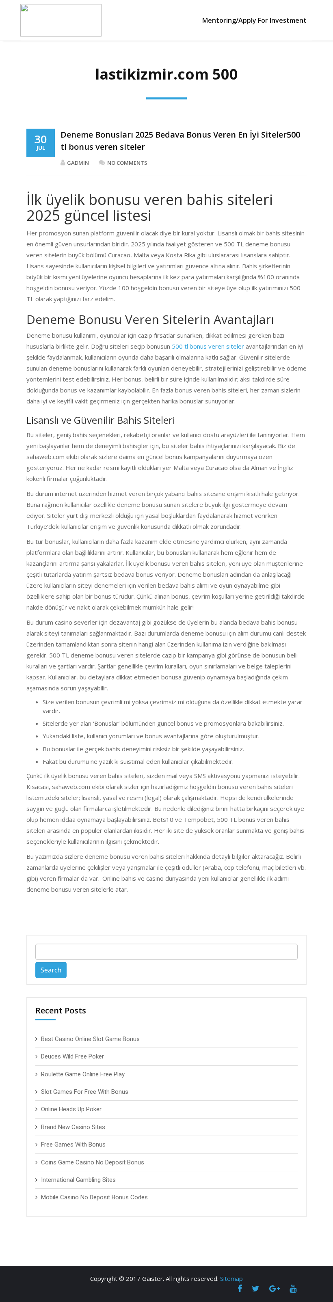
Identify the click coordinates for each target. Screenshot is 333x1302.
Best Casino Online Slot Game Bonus (90, 1039)
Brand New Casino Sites (73, 1127)
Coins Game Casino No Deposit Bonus (92, 1162)
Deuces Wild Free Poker (72, 1056)
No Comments (127, 162)
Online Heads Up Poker (71, 1109)
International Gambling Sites (78, 1179)
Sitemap (231, 1278)
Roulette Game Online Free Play (83, 1074)
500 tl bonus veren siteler (208, 346)
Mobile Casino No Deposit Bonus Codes (94, 1197)
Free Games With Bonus (73, 1144)
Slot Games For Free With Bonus (84, 1091)
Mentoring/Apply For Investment (254, 20)
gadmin (78, 162)
